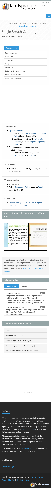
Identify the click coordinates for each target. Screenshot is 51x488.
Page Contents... (11, 53)
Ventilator (42, 187)
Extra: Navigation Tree (13, 78)
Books (8, 330)
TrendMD (24, 286)
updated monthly (28, 429)
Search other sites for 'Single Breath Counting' (22, 350)
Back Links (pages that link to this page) (20, 346)
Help (44, 5)
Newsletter (20, 480)
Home (9, 23)
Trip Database (11, 286)
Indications (9, 56)
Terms (33, 477)
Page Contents (11, 48)
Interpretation (10, 64)
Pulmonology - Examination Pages (18, 341)
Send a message (8, 466)
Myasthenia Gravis (16, 130)
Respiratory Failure (31, 133)
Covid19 (32, 155)
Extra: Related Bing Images (15, 71)
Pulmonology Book (21, 23)
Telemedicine (19, 155)
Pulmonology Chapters (14, 335)
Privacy (40, 477)
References (9, 67)
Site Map (11, 480)
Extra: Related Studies (13, 74)
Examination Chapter (38, 23)
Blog (27, 480)
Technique (9, 60)
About (4, 480)
